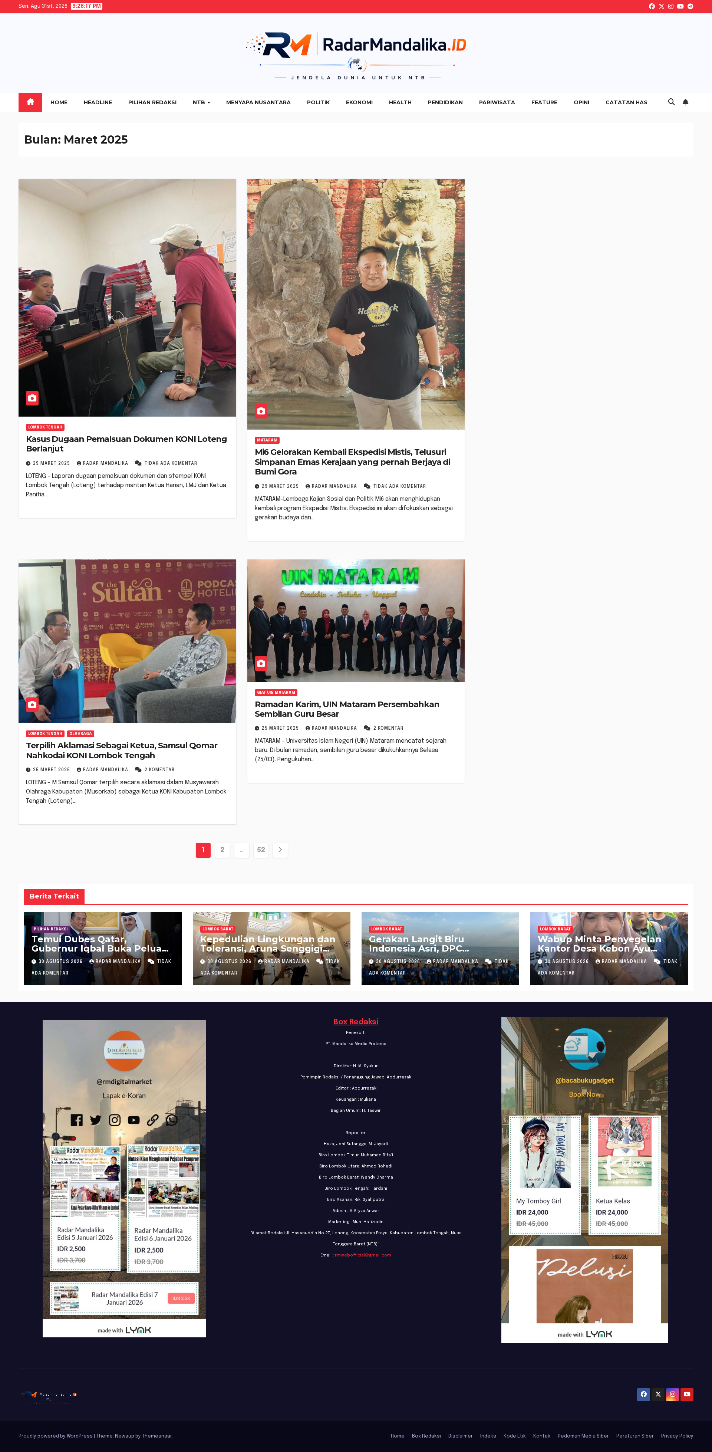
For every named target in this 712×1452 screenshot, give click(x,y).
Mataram (267, 440)
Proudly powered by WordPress (56, 1436)
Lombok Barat (217, 929)
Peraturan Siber (635, 1436)
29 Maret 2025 (52, 463)
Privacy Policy (677, 1436)
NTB (200, 102)
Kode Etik (515, 1436)
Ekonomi (359, 102)
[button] (671, 102)
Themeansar (157, 1436)
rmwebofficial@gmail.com (363, 1255)
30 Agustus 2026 (61, 962)
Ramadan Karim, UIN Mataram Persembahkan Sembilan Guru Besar (347, 709)
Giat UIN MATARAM (276, 692)
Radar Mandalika (106, 463)
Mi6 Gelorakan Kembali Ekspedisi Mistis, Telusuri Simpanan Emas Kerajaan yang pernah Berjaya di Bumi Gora (353, 462)
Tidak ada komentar (171, 463)
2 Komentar (160, 770)
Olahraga (80, 734)
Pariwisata (497, 102)
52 (261, 850)
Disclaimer (460, 1436)
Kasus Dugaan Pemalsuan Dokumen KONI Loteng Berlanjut (126, 444)
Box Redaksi (355, 1022)
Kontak (541, 1436)
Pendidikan (445, 102)
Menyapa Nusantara (258, 102)
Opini (581, 102)
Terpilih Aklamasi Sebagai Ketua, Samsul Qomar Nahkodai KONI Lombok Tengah (121, 750)
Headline (98, 102)
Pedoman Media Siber (583, 1436)
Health (400, 102)
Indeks (488, 1436)
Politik (318, 102)
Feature (544, 102)
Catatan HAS (626, 102)
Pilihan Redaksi (152, 102)
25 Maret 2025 (52, 770)
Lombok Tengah (45, 427)
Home (58, 102)
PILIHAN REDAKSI (50, 929)
